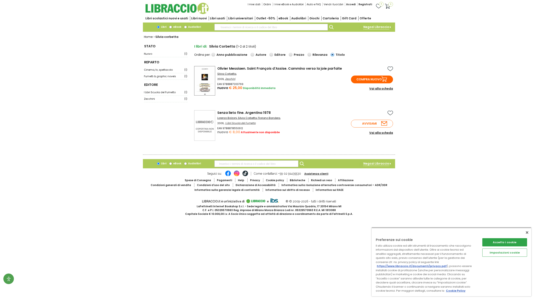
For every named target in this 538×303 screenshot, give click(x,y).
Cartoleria (331, 18)
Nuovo (165, 54)
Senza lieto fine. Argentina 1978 (244, 112)
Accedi (351, 4)
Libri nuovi (199, 18)
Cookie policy (275, 180)
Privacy (255, 180)
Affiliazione (345, 180)
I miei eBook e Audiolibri (289, 4)
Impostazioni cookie (505, 253)
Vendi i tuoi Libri (333, 4)
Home (148, 37)
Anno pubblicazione (231, 55)
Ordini (267, 4)
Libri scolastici (166, 18)
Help (241, 180)
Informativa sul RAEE (330, 190)
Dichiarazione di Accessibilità (256, 185)
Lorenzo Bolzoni (227, 118)
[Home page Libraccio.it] (177, 13)
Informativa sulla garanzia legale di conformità (227, 190)
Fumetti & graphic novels (165, 76)
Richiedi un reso (321, 180)
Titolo (340, 55)
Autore (261, 55)
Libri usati (217, 18)
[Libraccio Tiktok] (245, 175)
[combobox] (271, 27)
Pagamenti (224, 180)
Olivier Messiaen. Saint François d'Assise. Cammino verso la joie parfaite (279, 68)
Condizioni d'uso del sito (213, 185)
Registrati (365, 4)
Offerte (365, 18)
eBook (283, 18)
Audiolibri (298, 18)
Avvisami (369, 123)
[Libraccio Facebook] (228, 175)
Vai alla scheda (381, 88)
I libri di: (200, 46)
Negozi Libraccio (376, 27)
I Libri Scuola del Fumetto (165, 92)
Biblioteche (297, 180)
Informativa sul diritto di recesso (287, 190)
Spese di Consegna (198, 180)
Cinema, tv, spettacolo (165, 70)
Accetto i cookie (504, 242)
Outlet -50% (265, 18)
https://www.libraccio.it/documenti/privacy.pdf (412, 266)
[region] (451, 261)
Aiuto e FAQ (314, 4)
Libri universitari (240, 18)
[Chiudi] (527, 232)
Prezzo (299, 55)
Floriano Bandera (269, 118)
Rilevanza (320, 55)
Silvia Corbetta (226, 74)
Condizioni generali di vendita (171, 185)
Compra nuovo (369, 79)
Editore (280, 55)
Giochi (314, 18)
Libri (163, 27)
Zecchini (165, 99)
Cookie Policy (455, 291)
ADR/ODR (334, 185)
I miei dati (254, 4)
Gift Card (349, 18)
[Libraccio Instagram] (237, 175)
